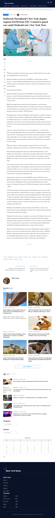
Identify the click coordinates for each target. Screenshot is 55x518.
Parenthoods (44, 257)
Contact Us (24, 6)
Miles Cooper (24, 14)
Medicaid (34, 257)
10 (6, 447)
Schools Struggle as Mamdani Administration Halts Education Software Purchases (30, 381)
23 (48, 449)
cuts (30, 257)
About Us (7, 6)
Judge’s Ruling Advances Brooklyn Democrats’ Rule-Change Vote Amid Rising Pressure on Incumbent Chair (14, 311)
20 (27, 449)
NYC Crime (5, 501)
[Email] (4, 75)
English (7, 374)
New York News (6, 498)
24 (6, 451)
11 (13, 447)
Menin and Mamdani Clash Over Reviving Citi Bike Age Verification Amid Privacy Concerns (39, 310)
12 (20, 447)
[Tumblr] (4, 82)
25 (13, 451)
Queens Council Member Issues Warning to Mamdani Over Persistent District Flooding (13, 358)
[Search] (48, 2)
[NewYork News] (8, 2)
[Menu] (51, 2)
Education (15, 379)
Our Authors (15, 6)
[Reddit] (4, 85)
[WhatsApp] (4, 95)
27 (27, 451)
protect (10, 259)
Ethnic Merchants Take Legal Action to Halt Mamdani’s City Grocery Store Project (38, 334)
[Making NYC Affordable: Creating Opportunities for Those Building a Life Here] (7, 398)
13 (27, 447)
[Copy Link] (4, 79)
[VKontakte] (4, 88)
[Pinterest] (4, 72)
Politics (6, 14)
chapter (20, 257)
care (16, 257)
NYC (39, 257)
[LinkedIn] (4, 69)
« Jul (4, 456)
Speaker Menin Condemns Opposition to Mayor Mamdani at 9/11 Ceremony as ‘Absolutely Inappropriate (14, 335)
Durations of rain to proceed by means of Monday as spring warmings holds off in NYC (39, 270)
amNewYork (10, 257)
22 (41, 449)
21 (34, 449)
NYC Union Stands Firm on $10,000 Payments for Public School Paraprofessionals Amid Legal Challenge (32, 390)
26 (20, 451)
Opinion (15, 395)
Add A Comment (27, 366)
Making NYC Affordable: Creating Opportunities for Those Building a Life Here (30, 397)
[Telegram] (4, 91)
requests (16, 259)
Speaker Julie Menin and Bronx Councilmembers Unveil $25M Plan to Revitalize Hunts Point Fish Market (40, 359)
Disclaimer (33, 6)
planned (5, 259)
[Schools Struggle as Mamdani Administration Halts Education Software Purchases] (7, 381)
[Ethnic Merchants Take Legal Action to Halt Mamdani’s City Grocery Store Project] (40, 323)
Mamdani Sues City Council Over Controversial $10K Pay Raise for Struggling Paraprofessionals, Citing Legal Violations (30, 414)
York (21, 259)
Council (25, 257)
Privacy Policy (42, 6)
